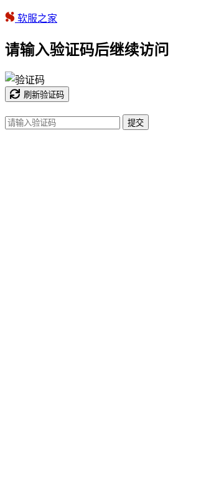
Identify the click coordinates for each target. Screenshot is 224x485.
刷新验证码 (44, 94)
